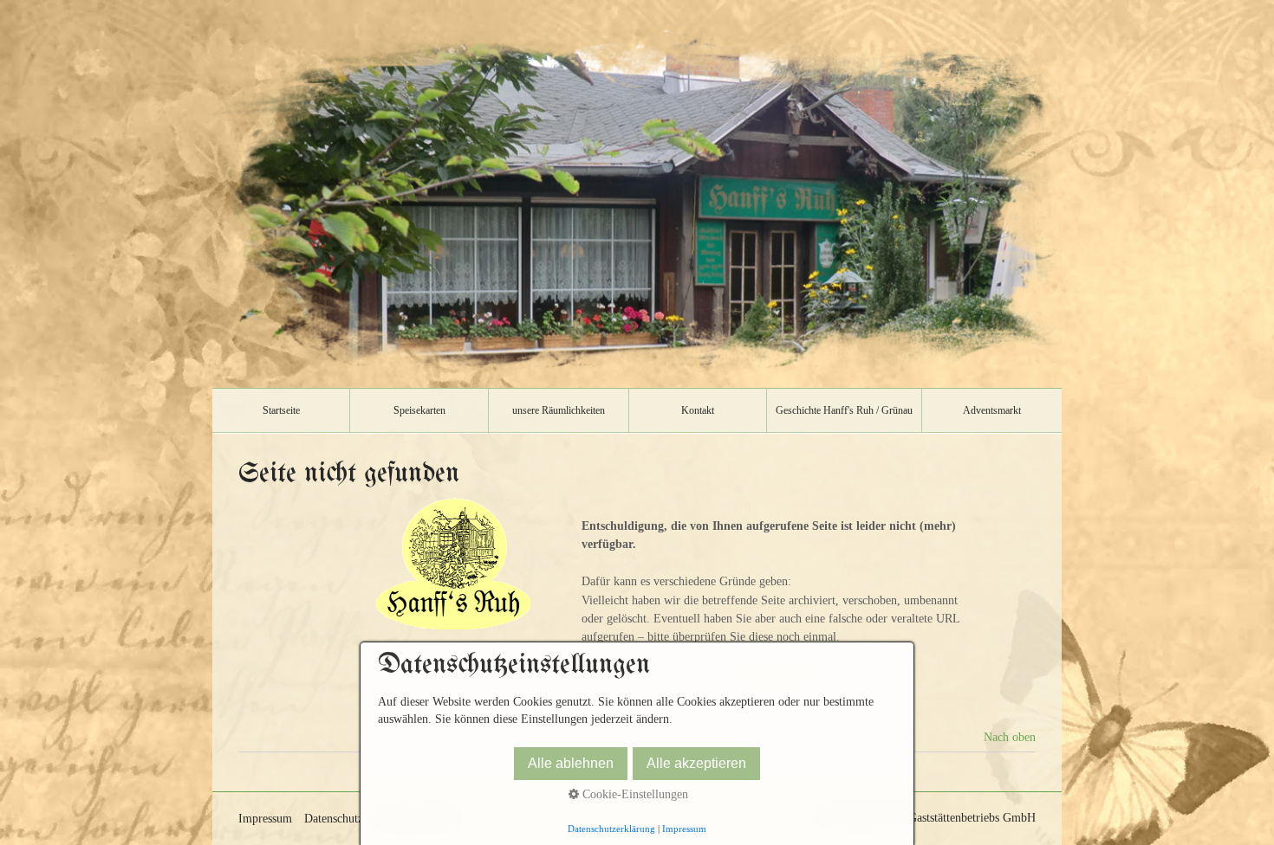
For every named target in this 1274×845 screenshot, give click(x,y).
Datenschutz (333, 818)
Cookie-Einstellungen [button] (633, 794)
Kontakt (697, 410)
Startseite (281, 410)
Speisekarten (419, 410)
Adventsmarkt (992, 410)
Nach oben (1010, 737)
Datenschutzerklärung (611, 828)
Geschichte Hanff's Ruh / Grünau (844, 410)
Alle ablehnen (571, 763)
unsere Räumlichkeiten (558, 410)
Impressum (265, 818)
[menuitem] (281, 410)
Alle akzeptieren (696, 763)
